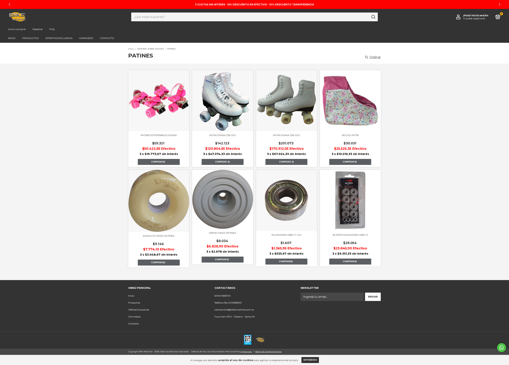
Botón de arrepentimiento (268, 351)
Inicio (12, 38)
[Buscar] (373, 16)
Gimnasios (86, 38)
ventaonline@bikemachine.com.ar (234, 309)
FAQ (52, 29)
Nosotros (38, 29)
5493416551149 (222, 295)
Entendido (310, 360)
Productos (30, 38)
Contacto (107, 38)
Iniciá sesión (479, 15)
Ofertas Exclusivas (58, 38)
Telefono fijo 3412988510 (228, 302)
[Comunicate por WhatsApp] (501, 347)
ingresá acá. (246, 351)
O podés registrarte (474, 18)
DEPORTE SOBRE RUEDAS (150, 49)
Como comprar (17, 29)
